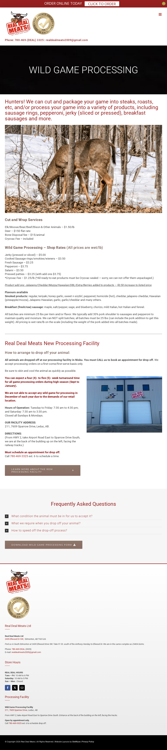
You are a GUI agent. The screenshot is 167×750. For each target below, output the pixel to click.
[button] (83, 516)
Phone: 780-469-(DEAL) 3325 (24, 40)
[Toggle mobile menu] (160, 14)
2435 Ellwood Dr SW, (14, 639)
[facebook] (7, 687)
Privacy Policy (88, 742)
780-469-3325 (19, 456)
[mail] (22, 687)
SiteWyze (76, 742)
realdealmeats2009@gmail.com (67, 40)
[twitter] (15, 687)
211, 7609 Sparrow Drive (16, 710)
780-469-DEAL (18, 649)
